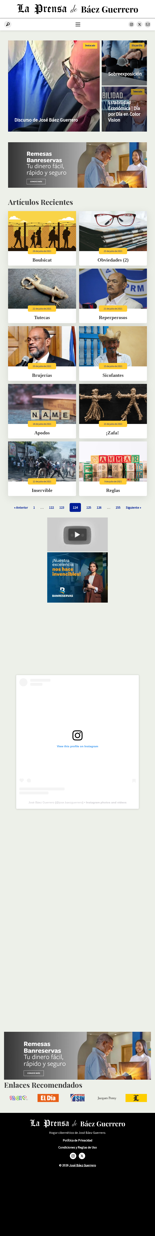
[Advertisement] (77, 637)
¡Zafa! (113, 432)
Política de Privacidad (77, 1140)
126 (99, 507)
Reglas (113, 490)
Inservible (42, 490)
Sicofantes (113, 375)
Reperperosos (113, 317)
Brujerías (42, 375)
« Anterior (21, 507)
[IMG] (77, 187)
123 (61, 507)
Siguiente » (133, 507)
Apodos (42, 432)
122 (51, 507)
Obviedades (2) (113, 260)
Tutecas (42, 317)
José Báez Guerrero (41, 802)
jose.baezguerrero (70, 802)
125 (88, 507)
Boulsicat (42, 260)
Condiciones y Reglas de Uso (77, 1147)
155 (118, 507)
